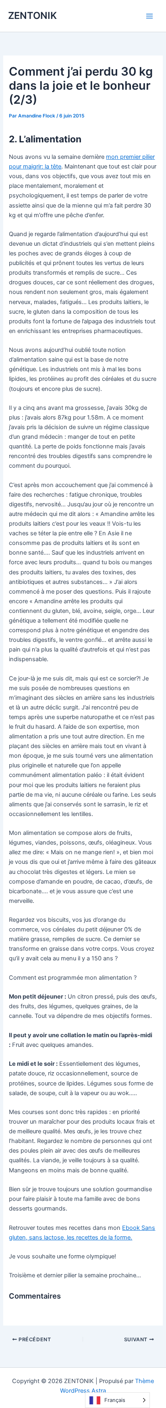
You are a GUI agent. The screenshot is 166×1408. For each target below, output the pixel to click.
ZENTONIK (32, 15)
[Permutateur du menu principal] (149, 16)
